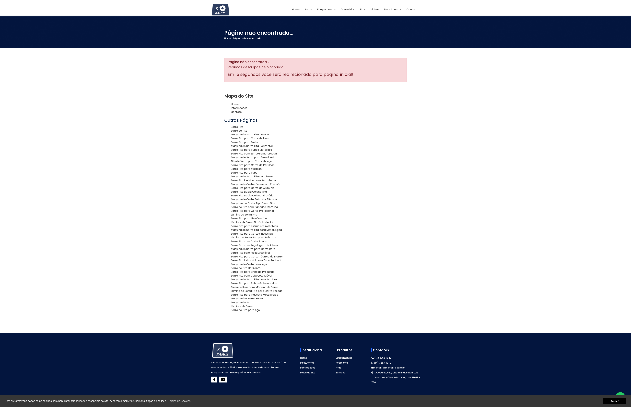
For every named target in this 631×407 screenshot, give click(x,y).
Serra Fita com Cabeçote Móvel (251, 276)
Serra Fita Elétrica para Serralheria (253, 180)
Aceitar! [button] (614, 401)
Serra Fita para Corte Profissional (252, 211)
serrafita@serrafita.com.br (389, 367)
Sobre (308, 9)
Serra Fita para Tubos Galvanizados (254, 283)
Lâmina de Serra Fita (244, 214)
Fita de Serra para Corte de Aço (251, 161)
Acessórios (348, 9)
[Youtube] (223, 379)
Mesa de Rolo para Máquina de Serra (254, 287)
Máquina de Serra (242, 302)
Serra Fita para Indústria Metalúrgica (254, 295)
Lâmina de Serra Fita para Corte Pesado (256, 291)
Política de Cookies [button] (179, 401)
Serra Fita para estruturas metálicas (254, 226)
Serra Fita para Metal (244, 142)
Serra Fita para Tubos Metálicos (251, 150)
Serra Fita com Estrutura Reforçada (254, 153)
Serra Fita (237, 127)
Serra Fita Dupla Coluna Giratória (252, 195)
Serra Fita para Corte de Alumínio (252, 188)
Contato (412, 9)
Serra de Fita (239, 131)
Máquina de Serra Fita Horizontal (252, 146)
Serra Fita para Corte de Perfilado (253, 165)
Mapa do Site (307, 372)
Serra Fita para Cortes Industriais (252, 234)
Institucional (307, 362)
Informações (239, 108)
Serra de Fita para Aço (245, 310)
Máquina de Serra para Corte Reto (253, 249)
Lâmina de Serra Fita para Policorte (253, 237)
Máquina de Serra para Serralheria (253, 157)
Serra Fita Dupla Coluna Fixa (249, 192)
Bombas (340, 372)
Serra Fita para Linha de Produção (252, 272)
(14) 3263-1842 (382, 357)
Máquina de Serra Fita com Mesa (252, 176)
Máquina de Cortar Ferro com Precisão (256, 184)
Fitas (363, 9)
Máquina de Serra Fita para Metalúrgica (256, 230)
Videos (375, 9)
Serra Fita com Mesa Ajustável (250, 253)
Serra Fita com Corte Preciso (249, 241)
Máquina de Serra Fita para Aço (251, 134)
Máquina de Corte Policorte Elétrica (254, 199)
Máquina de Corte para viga (249, 264)
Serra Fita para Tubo (244, 173)
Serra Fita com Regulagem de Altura (254, 245)
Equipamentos (326, 9)
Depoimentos (393, 9)
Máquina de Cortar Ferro (247, 298)
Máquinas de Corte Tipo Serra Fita (253, 203)
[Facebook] (214, 379)
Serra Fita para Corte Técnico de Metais (257, 256)
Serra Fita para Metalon (246, 169)
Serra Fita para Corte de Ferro (250, 138)
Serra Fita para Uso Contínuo (249, 218)
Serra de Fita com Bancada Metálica (254, 207)
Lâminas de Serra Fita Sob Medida (252, 222)
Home (296, 9)
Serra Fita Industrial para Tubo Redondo (256, 260)
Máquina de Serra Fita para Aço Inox (254, 279)
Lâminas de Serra (242, 306)
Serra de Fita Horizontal (246, 268)
